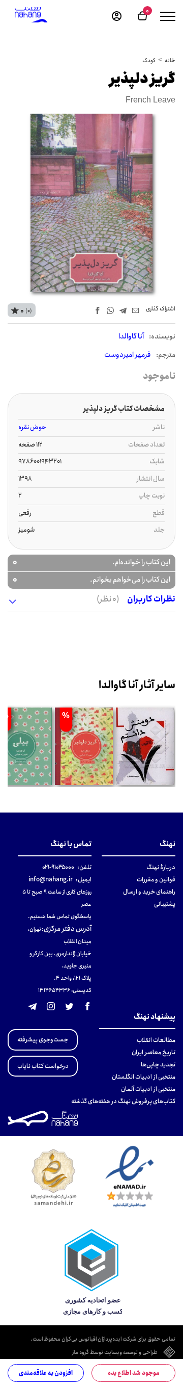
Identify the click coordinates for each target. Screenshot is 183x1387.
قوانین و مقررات (156, 879)
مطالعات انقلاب (156, 1040)
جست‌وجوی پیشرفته (42, 1039)
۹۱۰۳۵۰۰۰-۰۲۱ (58, 867)
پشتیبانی (164, 904)
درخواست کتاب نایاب (43, 1066)
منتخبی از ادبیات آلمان (148, 1089)
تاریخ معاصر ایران (153, 1052)
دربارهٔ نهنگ (160, 867)
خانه (170, 60)
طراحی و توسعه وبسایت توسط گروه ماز (115, 1353)
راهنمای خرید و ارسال (149, 892)
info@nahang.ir (50, 879)
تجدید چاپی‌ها (158, 1064)
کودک (149, 60)
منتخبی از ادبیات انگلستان (143, 1077)
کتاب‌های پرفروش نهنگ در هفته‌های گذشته (123, 1101)
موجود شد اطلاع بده (134, 1373)
